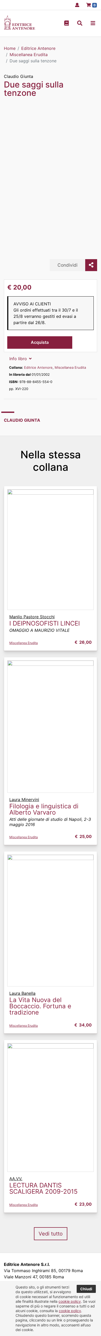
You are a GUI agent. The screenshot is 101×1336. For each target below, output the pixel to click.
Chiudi (86, 1289)
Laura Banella (22, 993)
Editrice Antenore (38, 367)
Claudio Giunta (18, 76)
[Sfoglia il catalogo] (66, 23)
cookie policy (70, 1301)
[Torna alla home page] (19, 28)
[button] (79, 23)
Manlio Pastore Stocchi (32, 616)
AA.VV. (15, 1178)
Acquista (40, 342)
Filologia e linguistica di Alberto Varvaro (43, 809)
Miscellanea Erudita (70, 367)
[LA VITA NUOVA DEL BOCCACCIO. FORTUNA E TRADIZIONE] (50, 920)
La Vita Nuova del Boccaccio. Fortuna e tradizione (40, 1006)
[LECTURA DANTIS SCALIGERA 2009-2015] (50, 1107)
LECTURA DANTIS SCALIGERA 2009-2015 (43, 1188)
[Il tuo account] (76, 5)
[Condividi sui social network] (91, 265)
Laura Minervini (24, 799)
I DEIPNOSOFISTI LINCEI (44, 623)
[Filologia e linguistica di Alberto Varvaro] (50, 726)
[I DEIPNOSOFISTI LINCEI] (50, 549)
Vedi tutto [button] (51, 1234)
